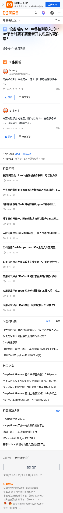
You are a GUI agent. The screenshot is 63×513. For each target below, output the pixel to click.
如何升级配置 (10, 342)
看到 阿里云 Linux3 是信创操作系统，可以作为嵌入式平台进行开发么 (31, 175)
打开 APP (52, 4)
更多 (58, 410)
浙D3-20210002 (35, 499)
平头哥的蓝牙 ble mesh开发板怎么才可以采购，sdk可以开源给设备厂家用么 (31, 189)
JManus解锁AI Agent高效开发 (19, 438)
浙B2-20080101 (36, 495)
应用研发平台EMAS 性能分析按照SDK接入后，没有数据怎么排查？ (31, 290)
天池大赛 (25, 475)
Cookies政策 (32, 487)
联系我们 (31, 467)
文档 (6, 475)
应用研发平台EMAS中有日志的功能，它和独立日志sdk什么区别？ (31, 305)
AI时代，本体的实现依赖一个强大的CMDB (26, 399)
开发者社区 (20, 158)
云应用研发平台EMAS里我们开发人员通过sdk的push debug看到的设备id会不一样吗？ (31, 233)
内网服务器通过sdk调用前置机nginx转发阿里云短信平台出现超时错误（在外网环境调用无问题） (31, 204)
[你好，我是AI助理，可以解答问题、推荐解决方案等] (43, 13)
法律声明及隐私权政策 (14, 487)
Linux (17, 153)
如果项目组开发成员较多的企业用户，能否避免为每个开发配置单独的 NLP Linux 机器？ (31, 261)
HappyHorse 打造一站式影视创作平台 (23, 425)
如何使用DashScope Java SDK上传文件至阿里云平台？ (31, 247)
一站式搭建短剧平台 (14, 419)
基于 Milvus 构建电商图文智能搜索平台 (24, 444)
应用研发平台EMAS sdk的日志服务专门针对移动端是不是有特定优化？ (31, 276)
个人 (57, 20)
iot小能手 (14, 110)
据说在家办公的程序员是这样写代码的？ (25, 336)
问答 (43, 158)
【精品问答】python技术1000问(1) (22, 355)
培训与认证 (36, 475)
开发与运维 (33, 158)
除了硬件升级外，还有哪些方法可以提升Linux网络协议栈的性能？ (31, 218)
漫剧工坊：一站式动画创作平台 (20, 431)
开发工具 (27, 153)
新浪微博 (20, 457)
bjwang (13, 70)
